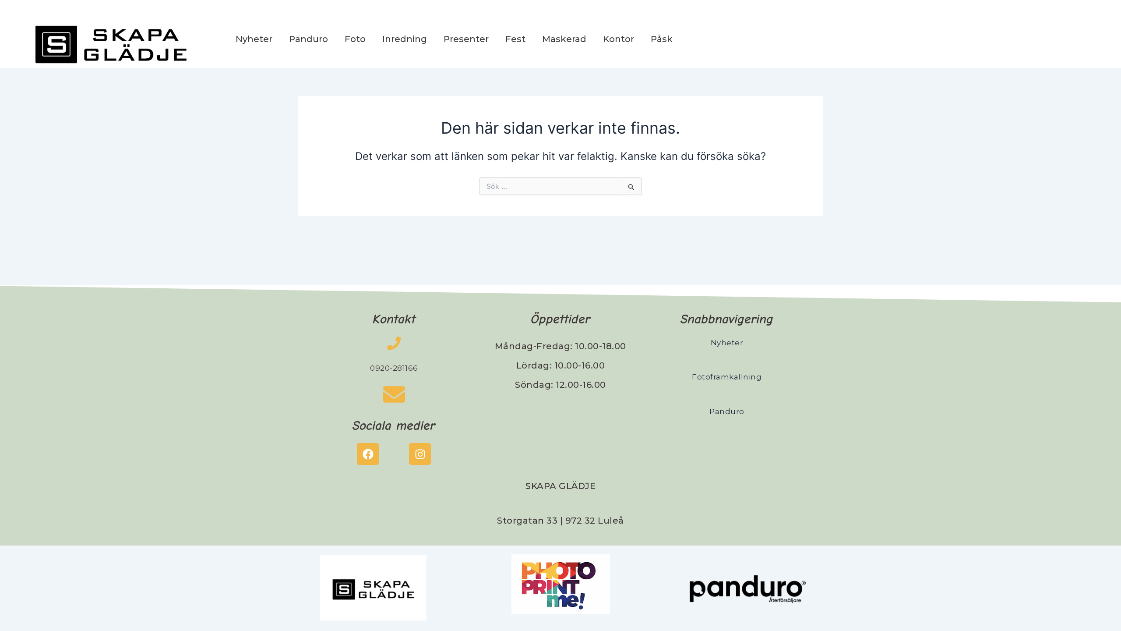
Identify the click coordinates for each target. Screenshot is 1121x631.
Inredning (404, 39)
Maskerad (564, 39)
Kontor (618, 39)
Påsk (662, 39)
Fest (515, 39)
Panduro (308, 39)
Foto (355, 39)
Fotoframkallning (726, 376)
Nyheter (254, 39)
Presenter (466, 39)
